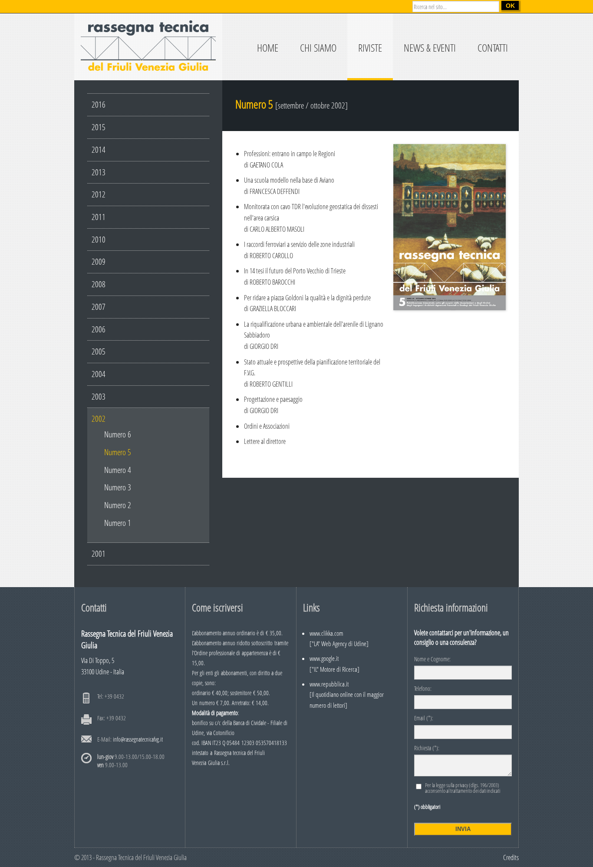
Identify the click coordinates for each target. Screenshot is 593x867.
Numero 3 (117, 487)
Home (267, 47)
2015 (98, 127)
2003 (98, 396)
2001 (98, 553)
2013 (98, 172)
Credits (511, 857)
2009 (98, 261)
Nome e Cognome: (432, 659)
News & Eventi (430, 47)
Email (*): (423, 718)
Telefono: (423, 689)
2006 (98, 329)
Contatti (493, 47)
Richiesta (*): (426, 748)
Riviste (370, 47)
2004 (98, 374)
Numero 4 (117, 470)
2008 (98, 284)
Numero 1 (117, 523)
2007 (98, 306)
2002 (98, 418)
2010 (98, 239)
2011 (98, 217)
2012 (98, 194)
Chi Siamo (318, 47)
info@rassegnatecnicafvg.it (138, 739)
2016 (98, 104)
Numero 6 (117, 434)
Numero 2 (117, 505)
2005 (98, 351)
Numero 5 (117, 452)
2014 (98, 149)
